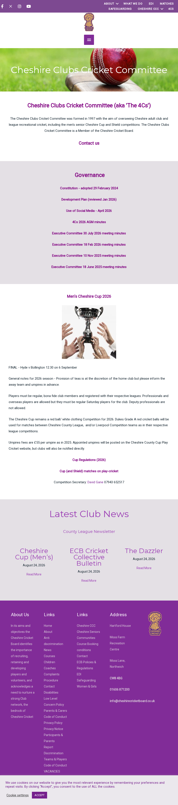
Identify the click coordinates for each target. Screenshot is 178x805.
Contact (49, 686)
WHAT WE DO (133, 3)
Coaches (50, 668)
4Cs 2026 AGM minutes (89, 222)
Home (48, 625)
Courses (49, 656)
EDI (151, 3)
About (109, 3)
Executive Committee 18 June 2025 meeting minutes (89, 267)
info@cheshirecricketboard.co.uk (132, 701)
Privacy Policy (53, 723)
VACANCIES (52, 771)
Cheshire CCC (148, 8)
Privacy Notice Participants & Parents (53, 735)
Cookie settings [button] (18, 795)
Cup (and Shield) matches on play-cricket (89, 471)
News (47, 650)
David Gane (95, 482)
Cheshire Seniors (88, 632)
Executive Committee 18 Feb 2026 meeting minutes (89, 245)
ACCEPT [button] (39, 795)
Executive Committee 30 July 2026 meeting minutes (89, 233)
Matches (167, 3)
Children (49, 662)
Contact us (89, 143)
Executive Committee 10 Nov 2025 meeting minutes (89, 256)
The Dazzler (144, 551)
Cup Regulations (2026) (89, 460)
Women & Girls (87, 686)
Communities (86, 638)
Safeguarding (120, 8)
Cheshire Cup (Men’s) (34, 554)
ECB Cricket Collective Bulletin (89, 557)
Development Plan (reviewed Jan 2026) (89, 199)
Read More (33, 574)
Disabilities (51, 692)
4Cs (171, 8)
